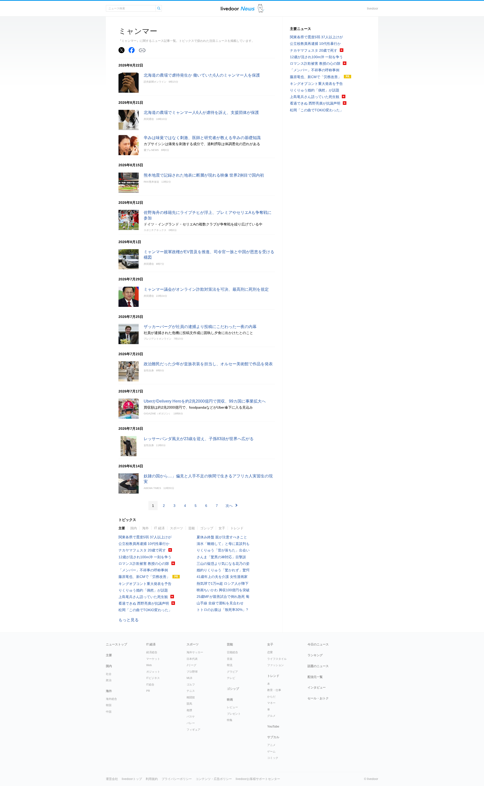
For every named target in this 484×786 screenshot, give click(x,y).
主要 (121, 528)
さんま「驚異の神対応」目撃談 (221, 557)
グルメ (271, 715)
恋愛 (270, 652)
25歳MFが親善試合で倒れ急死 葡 (223, 597)
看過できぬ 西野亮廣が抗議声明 (143, 603)
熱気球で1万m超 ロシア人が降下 (223, 583)
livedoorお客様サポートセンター (258, 779)
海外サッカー (195, 652)
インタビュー (317, 687)
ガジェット (153, 671)
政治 (108, 680)
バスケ (191, 716)
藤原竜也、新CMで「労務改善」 (144, 577)
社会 (108, 673)
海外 (145, 528)
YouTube (273, 726)
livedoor (372, 8)
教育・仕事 (274, 690)
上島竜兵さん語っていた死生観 (143, 597)
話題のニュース (318, 666)
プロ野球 (192, 671)
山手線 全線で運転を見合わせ (220, 603)
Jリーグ (191, 665)
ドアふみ (261, 8)
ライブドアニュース (238, 8)
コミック (272, 757)
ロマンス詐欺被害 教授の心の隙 (143, 564)
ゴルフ (191, 684)
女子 (222, 528)
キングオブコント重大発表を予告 (144, 584)
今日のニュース (318, 644)
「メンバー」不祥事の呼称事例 (143, 570)
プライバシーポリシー (177, 779)
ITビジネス (153, 677)
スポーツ (176, 528)
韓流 (229, 665)
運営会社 (112, 779)
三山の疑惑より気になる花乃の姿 (223, 564)
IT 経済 (159, 528)
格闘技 (191, 697)
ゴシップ (206, 528)
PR (148, 690)
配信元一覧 (315, 677)
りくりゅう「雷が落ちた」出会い (223, 550)
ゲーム (271, 751)
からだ (271, 696)
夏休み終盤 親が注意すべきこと (222, 537)
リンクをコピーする (142, 50)
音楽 (229, 658)
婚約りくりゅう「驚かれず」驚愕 (223, 570)
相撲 (189, 710)
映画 (230, 699)
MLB (189, 677)
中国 (108, 711)
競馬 (189, 703)
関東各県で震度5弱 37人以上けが (144, 537)
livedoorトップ (132, 779)
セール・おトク (318, 698)
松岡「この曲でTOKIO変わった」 (145, 610)
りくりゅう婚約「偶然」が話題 (143, 590)
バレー (191, 723)
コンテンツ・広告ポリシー (214, 779)
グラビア (232, 671)
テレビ (231, 677)
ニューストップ (116, 644)
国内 (133, 528)
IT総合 (150, 684)
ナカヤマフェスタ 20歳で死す (142, 550)
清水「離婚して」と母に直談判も (223, 544)
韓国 (108, 705)
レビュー (232, 707)
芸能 (191, 528)
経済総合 (151, 652)
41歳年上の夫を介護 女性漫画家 (222, 577)
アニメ (271, 744)
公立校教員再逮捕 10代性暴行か (143, 544)
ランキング (315, 655)
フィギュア (193, 729)
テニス (191, 690)
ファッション (275, 665)
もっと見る (128, 620)
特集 (229, 720)
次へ (229, 506)
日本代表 (192, 658)
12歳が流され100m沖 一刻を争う (144, 557)
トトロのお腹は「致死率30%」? (222, 610)
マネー (271, 702)
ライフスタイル (277, 658)
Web (149, 665)
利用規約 (152, 779)
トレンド (237, 528)
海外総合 (111, 698)
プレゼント (234, 713)
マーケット (153, 658)
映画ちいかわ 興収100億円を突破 (223, 590)
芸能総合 (232, 652)
